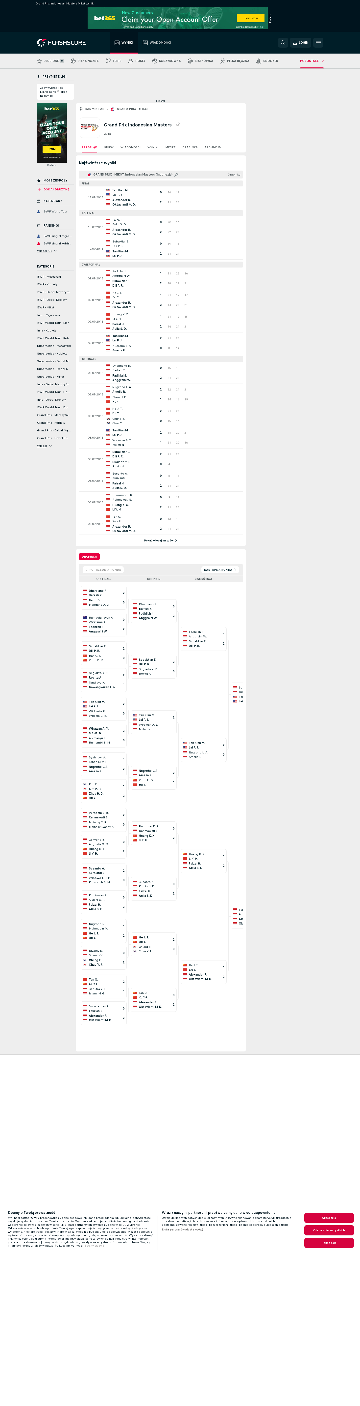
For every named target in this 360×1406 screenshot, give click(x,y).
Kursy (109, 147)
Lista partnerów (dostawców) (182, 1229)
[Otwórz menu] (318, 43)
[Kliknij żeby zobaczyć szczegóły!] (161, 197)
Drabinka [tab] (89, 556)
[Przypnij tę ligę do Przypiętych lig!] (178, 125)
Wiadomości (130, 147)
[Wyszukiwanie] (283, 43)
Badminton (95, 109)
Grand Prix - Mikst (133, 109)
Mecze (170, 147)
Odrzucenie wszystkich (329, 1230)
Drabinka (190, 147)
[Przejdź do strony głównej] (65, 43)
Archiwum (213, 147)
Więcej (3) (44, 251)
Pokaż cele (328, 1243)
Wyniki (152, 147)
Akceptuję (329, 1218)
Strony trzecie (94, 1245)
